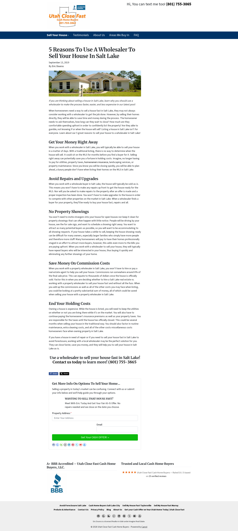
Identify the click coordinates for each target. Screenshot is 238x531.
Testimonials (81, 35)
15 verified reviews (157, 476)
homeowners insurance (96, 162)
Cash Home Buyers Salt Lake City (104, 505)
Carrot (144, 526)
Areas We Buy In (119, 35)
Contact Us (83, 509)
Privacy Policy (97, 509)
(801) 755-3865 (178, 4)
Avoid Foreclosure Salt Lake (73, 505)
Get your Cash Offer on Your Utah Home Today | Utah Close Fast (154, 509)
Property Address (62, 413)
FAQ (136, 35)
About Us (99, 35)
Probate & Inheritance (64, 509)
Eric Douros (58, 66)
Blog (109, 509)
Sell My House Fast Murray (166, 505)
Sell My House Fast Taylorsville (136, 505)
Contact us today (67, 362)
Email (99, 424)
